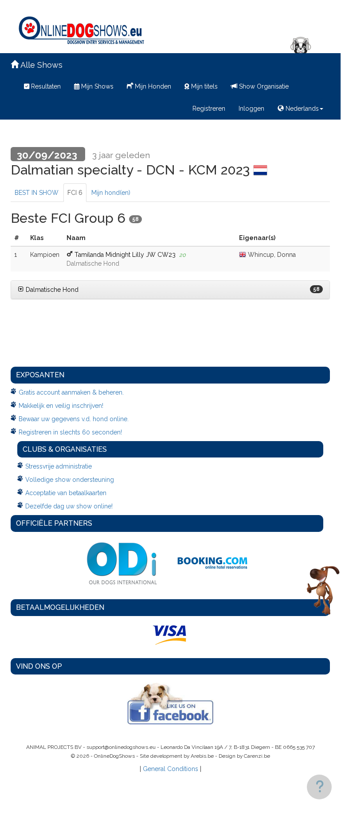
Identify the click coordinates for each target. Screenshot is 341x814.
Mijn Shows (96, 86)
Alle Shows (41, 65)
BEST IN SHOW (37, 192)
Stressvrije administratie (58, 466)
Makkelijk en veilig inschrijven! (61, 405)
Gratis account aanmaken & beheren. (71, 392)
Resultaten (45, 86)
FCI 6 (74, 192)
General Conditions (170, 768)
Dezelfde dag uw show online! (69, 506)
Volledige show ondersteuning (69, 479)
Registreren (208, 108)
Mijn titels (203, 86)
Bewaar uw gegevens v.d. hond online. (74, 419)
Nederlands (301, 108)
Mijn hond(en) (110, 192)
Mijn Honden (152, 86)
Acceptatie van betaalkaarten (65, 492)
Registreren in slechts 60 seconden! (70, 432)
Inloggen (251, 108)
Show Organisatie (263, 86)
